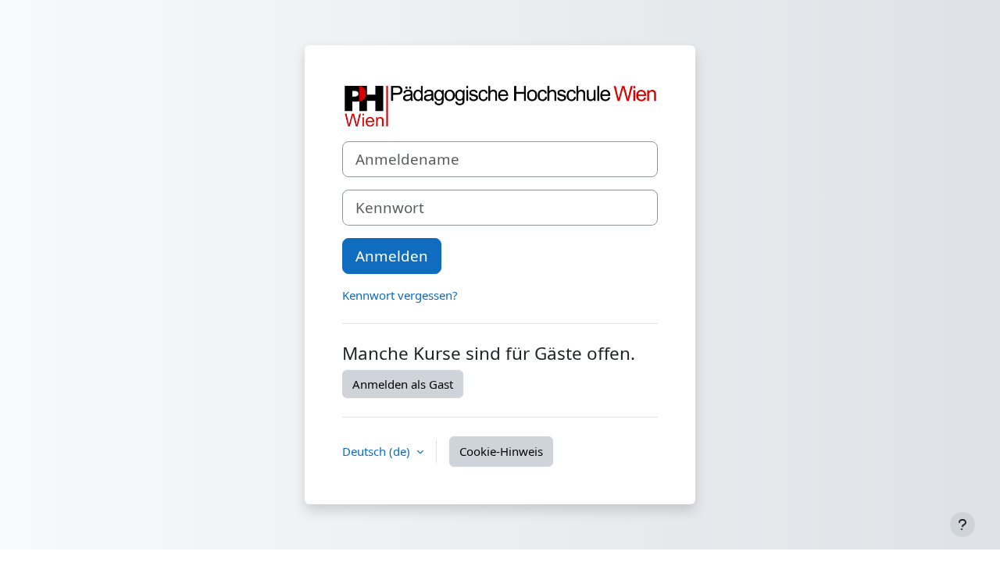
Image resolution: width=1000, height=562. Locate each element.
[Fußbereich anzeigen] (962, 524)
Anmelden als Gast (402, 384)
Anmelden (391, 255)
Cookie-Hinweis (501, 451)
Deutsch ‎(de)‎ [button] (377, 451)
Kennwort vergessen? (400, 295)
